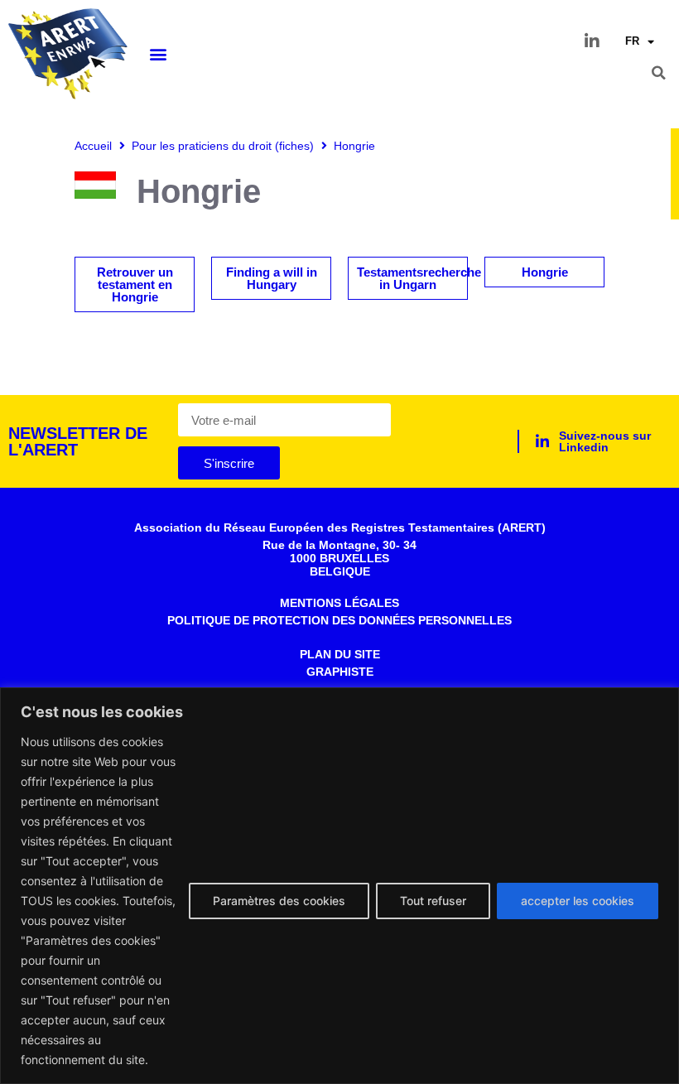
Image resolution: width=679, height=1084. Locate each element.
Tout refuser (433, 901)
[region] (339, 885)
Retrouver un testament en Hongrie (135, 284)
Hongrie (545, 272)
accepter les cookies (577, 901)
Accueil (93, 145)
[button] (157, 54)
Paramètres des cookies (279, 901)
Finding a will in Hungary (271, 278)
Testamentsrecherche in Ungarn (419, 278)
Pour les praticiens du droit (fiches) (223, 145)
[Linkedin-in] (592, 41)
